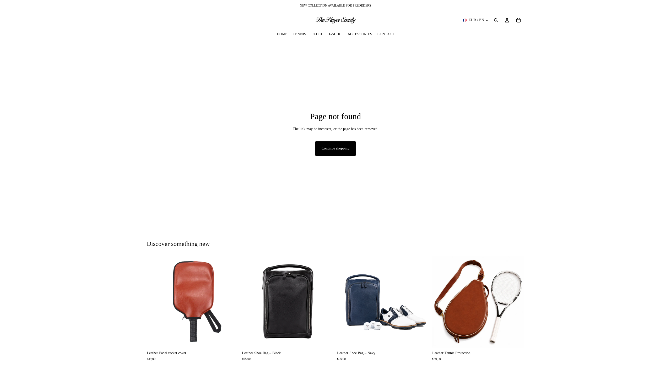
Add (330, 340)
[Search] (496, 20)
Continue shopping (335, 148)
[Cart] (518, 20)
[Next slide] (231, 302)
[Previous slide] (155, 302)
